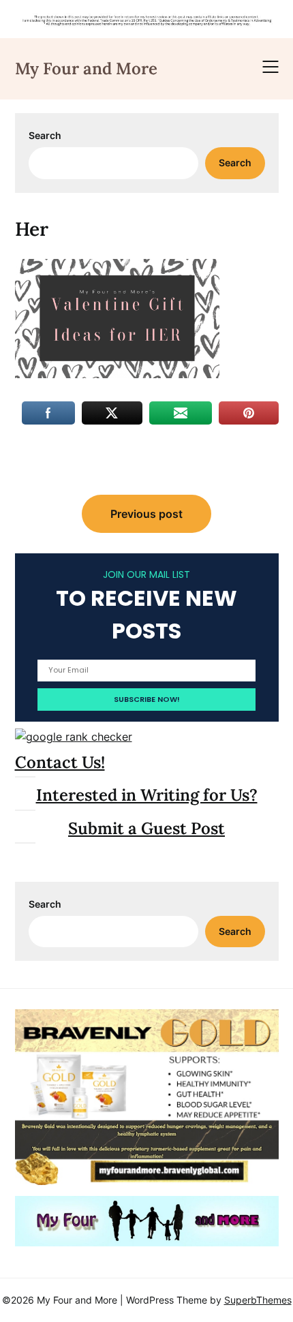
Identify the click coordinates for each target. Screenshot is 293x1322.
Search (45, 135)
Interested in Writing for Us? (147, 794)
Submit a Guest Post (146, 828)
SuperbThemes (258, 1300)
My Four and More (86, 68)
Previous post (146, 514)
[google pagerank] (73, 736)
